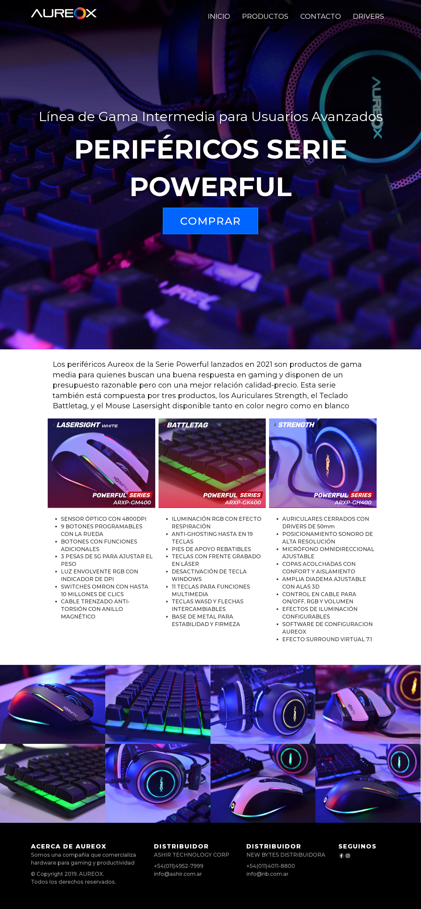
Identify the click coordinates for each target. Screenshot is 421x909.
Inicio (219, 16)
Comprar (210, 221)
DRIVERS (368, 16)
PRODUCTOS (265, 16)
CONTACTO (320, 16)
